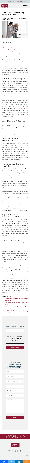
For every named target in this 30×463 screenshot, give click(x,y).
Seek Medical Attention (9, 47)
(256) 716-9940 (23, 1)
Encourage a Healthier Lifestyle (11, 52)
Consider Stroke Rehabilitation (11, 49)
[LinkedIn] (18, 450)
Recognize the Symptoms (9, 45)
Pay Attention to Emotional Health (12, 54)
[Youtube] (21, 450)
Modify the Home (7, 56)
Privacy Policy (15, 454)
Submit (15, 417)
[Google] (9, 450)
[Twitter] (15, 450)
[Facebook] (12, 450)
